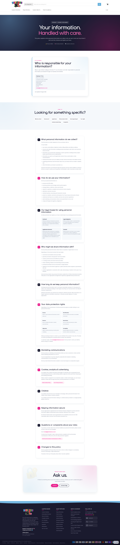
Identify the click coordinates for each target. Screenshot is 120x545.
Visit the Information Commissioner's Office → (52, 438)
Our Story (4, 542)
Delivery (17, 542)
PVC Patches (44, 520)
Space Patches (59, 524)
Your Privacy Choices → (59, 382)
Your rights (82, 119)
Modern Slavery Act (31, 542)
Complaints (65, 122)
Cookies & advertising (56, 122)
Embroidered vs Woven (76, 517)
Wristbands (44, 526)
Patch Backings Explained (76, 519)
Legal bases (54, 119)
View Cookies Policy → (46, 382)
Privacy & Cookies (48, 542)
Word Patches (59, 530)
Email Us (55, 485)
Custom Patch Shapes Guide (77, 525)
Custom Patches (45, 512)
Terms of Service (56, 542)
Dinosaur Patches (60, 520)
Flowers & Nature (60, 522)
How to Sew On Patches (76, 531)
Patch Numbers (59, 516)
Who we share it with (63, 119)
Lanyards (44, 524)
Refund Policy (62, 542)
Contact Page (64, 485)
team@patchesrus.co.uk (41, 88)
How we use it (46, 119)
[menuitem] (16, 10)
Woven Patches (45, 516)
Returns (21, 542)
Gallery (8, 542)
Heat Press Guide (74, 533)
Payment (25, 542)
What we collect (38, 119)
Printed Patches (45, 522)
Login (107, 10)
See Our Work (45, 528)
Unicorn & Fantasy (60, 528)
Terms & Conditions (40, 542)
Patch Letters (59, 514)
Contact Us (13, 542)
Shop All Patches (59, 512)
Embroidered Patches (46, 514)
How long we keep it (74, 119)
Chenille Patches (45, 518)
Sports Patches (59, 526)
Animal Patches (59, 518)
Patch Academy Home (75, 512)
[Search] (99, 4)
